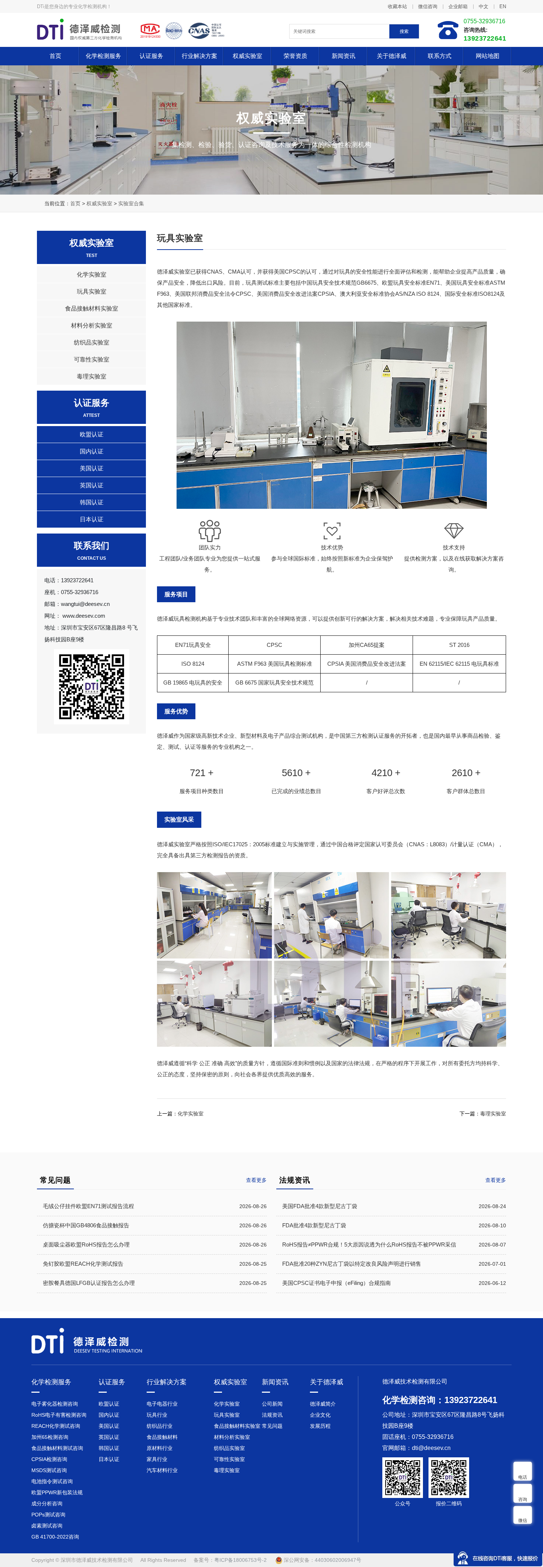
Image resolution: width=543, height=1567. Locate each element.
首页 (55, 56)
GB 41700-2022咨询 (55, 1537)
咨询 (522, 1499)
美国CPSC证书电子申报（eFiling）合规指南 (336, 1283)
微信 (522, 1520)
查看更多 (495, 1180)
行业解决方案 (199, 56)
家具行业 (157, 1459)
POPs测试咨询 (48, 1515)
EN (502, 6)
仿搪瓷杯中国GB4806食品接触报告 (86, 1225)
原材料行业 (160, 1448)
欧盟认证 (91, 434)
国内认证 (91, 451)
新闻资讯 (343, 56)
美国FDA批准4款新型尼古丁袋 (319, 1206)
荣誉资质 (295, 56)
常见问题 (272, 1426)
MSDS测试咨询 (49, 1470)
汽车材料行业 (162, 1470)
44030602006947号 (338, 1560)
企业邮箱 (458, 6)
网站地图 (487, 56)
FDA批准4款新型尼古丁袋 (314, 1225)
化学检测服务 (103, 56)
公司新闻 (272, 1404)
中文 (483, 6)
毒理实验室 (91, 376)
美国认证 (91, 468)
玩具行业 (157, 1415)
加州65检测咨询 (49, 1437)
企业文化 (320, 1415)
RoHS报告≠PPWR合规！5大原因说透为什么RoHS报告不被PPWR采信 (369, 1244)
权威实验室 (247, 56)
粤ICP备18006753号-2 (240, 1560)
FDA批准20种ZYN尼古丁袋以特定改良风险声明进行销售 (351, 1264)
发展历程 (320, 1426)
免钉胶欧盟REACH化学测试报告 (83, 1264)
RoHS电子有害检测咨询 (58, 1415)
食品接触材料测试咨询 (57, 1448)
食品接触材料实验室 (91, 308)
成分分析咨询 (46, 1503)
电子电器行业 (162, 1404)
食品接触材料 (162, 1437)
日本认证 (91, 519)
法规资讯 (272, 1415)
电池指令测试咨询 (52, 1481)
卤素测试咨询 (46, 1526)
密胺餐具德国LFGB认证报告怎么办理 (89, 1283)
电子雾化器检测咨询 (54, 1404)
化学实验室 (91, 274)
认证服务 (151, 56)
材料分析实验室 (91, 325)
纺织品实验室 (91, 342)
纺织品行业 (160, 1426)
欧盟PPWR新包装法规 (57, 1492)
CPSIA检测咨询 (49, 1459)
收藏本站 (397, 6)
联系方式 (439, 56)
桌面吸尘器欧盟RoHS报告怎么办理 (86, 1244)
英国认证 (91, 485)
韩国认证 (91, 502)
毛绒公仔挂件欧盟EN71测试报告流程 (88, 1206)
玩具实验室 (91, 291)
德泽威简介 (323, 1404)
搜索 (404, 31)
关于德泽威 (391, 56)
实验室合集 (131, 203)
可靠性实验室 (91, 359)
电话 (522, 1477)
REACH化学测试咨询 (55, 1426)
